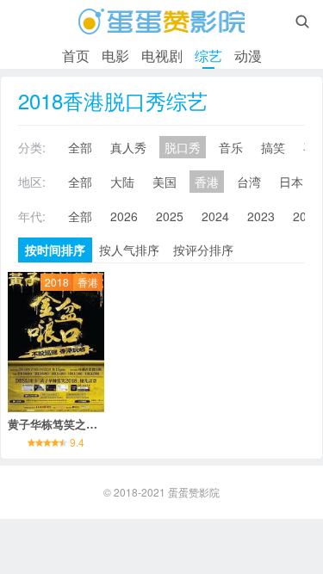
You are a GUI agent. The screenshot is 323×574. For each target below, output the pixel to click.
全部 (80, 147)
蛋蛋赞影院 (194, 492)
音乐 (231, 147)
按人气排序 (129, 249)
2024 (215, 216)
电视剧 (162, 55)
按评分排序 (203, 249)
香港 (207, 181)
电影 (115, 55)
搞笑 (273, 147)
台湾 (249, 181)
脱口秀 (183, 147)
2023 (261, 216)
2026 (124, 216)
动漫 (248, 55)
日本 (291, 181)
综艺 (208, 55)
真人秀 (128, 147)
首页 (76, 55)
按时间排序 (55, 249)
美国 (164, 181)
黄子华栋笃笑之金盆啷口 (69, 424)
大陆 (122, 181)
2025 (169, 216)
